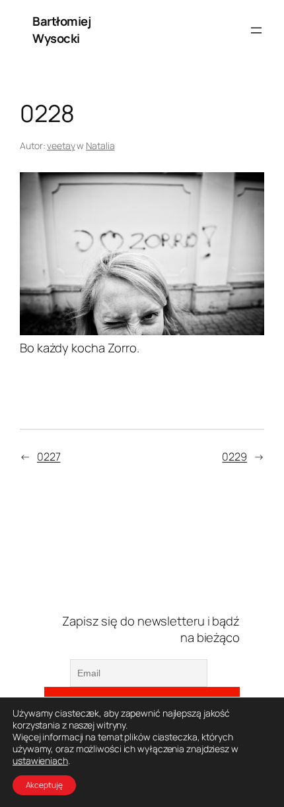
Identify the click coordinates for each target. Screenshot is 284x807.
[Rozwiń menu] (256, 30)
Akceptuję (44, 785)
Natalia (100, 145)
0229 (234, 456)
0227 (49, 456)
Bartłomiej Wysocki (61, 30)
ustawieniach (40, 761)
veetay (61, 145)
